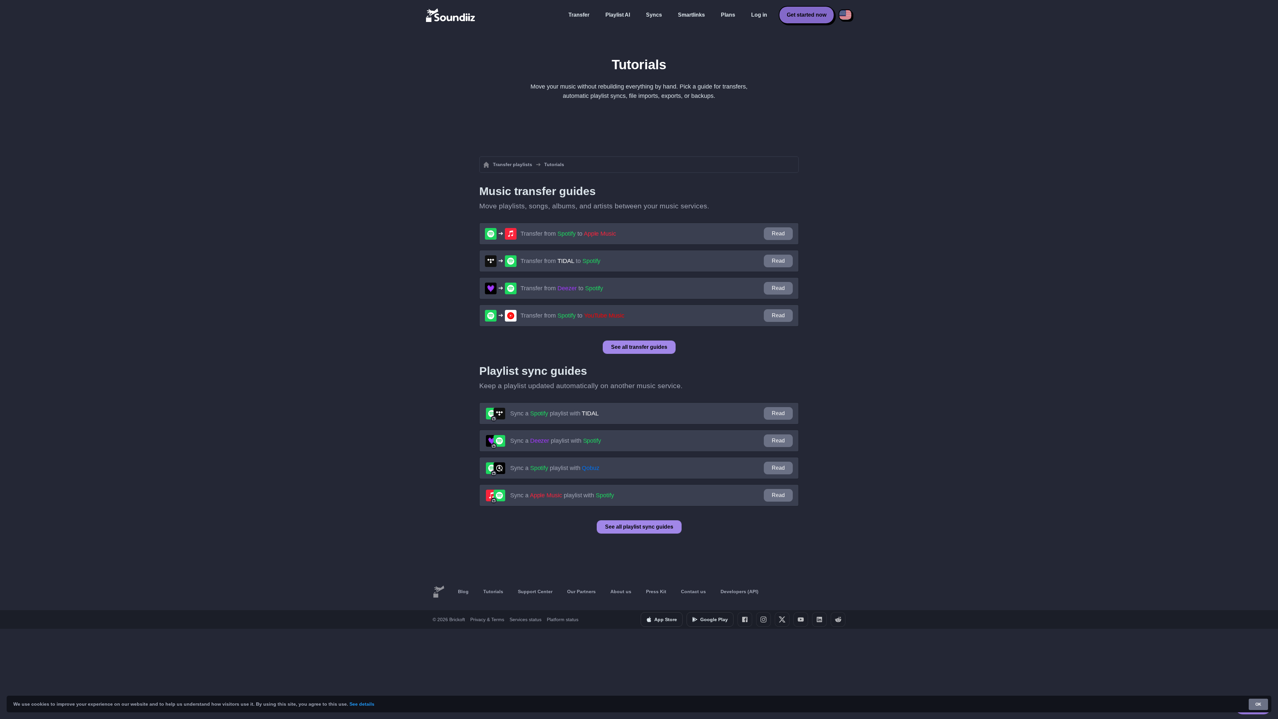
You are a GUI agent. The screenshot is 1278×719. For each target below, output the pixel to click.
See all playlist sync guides (639, 527)
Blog (463, 591)
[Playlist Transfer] (451, 15)
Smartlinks (691, 15)
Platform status (562, 619)
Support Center (535, 591)
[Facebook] (745, 619)
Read (778, 233)
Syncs (654, 15)
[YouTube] (800, 619)
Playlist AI (617, 15)
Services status (525, 619)
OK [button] (1258, 704)
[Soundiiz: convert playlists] (439, 592)
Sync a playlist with (554, 413)
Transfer (578, 15)
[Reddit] (838, 619)
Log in (759, 15)
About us (620, 591)
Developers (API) (739, 591)
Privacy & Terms (487, 619)
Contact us (693, 591)
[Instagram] (763, 619)
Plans (728, 15)
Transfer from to (568, 233)
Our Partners (581, 591)
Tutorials (493, 591)
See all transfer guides (639, 347)
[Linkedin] (819, 619)
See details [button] (361, 704)
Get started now (806, 15)
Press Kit (656, 591)
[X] (782, 619)
